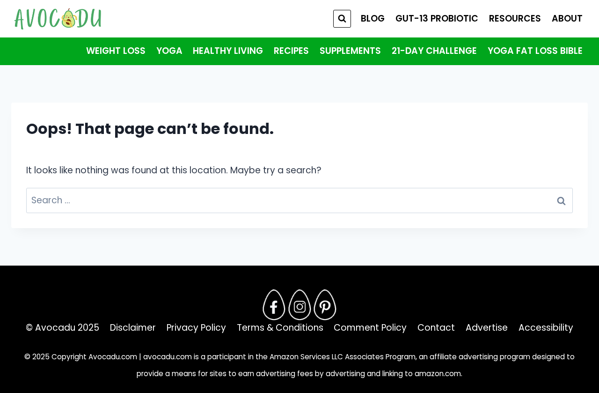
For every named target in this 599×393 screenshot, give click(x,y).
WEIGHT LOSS (116, 50)
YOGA (169, 50)
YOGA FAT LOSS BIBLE (535, 50)
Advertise (487, 327)
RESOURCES (515, 18)
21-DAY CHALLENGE (434, 50)
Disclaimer (133, 327)
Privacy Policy (196, 327)
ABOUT (567, 18)
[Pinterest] (325, 305)
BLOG (373, 18)
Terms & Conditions (280, 327)
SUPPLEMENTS (350, 50)
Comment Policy (370, 327)
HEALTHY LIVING (228, 50)
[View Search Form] (342, 19)
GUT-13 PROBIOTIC (436, 18)
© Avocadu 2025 (62, 327)
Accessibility (546, 327)
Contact (436, 327)
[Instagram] (299, 305)
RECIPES (291, 50)
